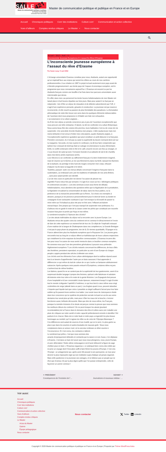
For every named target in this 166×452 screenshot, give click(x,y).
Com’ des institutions (67, 22)
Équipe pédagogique (28, 429)
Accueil (24, 22)
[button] (79, 28)
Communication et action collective (115, 22)
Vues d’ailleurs (28, 28)
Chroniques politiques (42, 22)
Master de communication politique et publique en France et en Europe (94, 8)
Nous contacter (91, 28)
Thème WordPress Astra (124, 446)
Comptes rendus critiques (51, 28)
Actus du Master (26, 423)
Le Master (73, 28)
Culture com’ (88, 22)
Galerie (22, 426)
